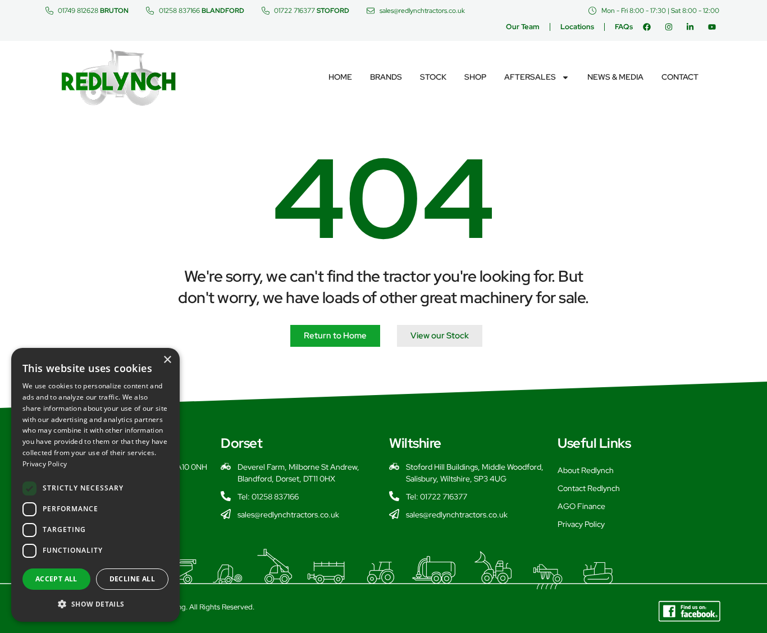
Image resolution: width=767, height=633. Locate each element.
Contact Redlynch (589, 488)
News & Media (615, 77)
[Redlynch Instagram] (671, 27)
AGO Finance (581, 506)
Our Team (523, 26)
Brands (386, 77)
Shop (475, 77)
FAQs (624, 26)
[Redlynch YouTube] (714, 27)
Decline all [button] (132, 579)
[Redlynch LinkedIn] (692, 27)
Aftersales (530, 77)
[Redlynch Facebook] (649, 27)
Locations (577, 26)
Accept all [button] (56, 579)
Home (340, 77)
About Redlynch (586, 470)
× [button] (167, 360)
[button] (95, 604)
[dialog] (95, 485)
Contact (679, 77)
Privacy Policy (581, 524)
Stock (433, 77)
